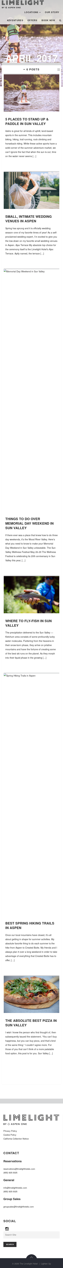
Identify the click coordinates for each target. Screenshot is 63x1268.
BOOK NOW (48, 20)
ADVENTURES (15, 20)
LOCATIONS (31, 12)
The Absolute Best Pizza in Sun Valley (31, 1022)
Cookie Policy (9, 1134)
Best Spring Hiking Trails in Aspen (29, 925)
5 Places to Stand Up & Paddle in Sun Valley (27, 121)
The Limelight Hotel (29, 1263)
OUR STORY (52, 12)
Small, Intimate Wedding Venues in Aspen (28, 218)
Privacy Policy (10, 1130)
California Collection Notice (16, 1138)
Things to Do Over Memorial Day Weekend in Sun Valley (29, 523)
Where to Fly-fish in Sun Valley (28, 623)
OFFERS (32, 20)
